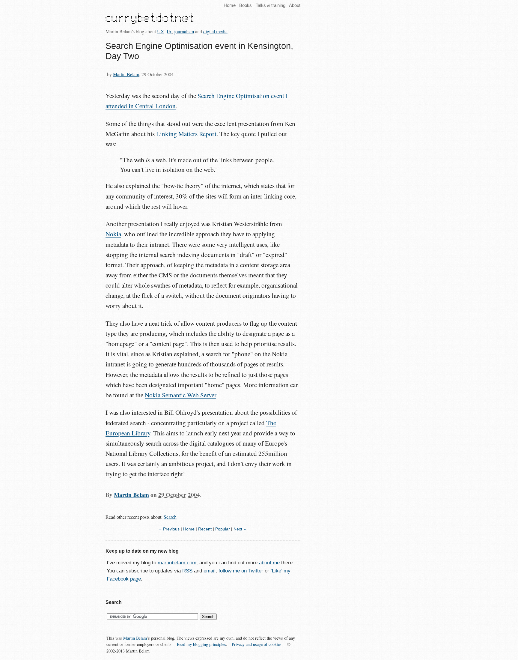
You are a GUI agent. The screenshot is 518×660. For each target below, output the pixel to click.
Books (245, 5)
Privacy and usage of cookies (256, 644)
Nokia (113, 234)
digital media (215, 31)
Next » (240, 529)
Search (170, 517)
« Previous (169, 529)
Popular (222, 529)
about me (269, 563)
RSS (187, 571)
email (210, 571)
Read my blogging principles (201, 644)
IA (169, 31)
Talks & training (270, 5)
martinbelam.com (177, 563)
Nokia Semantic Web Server (180, 395)
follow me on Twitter (241, 571)
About (294, 5)
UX (160, 31)
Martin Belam (126, 74)
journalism (184, 31)
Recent (205, 529)
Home (230, 5)
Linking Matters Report (186, 134)
